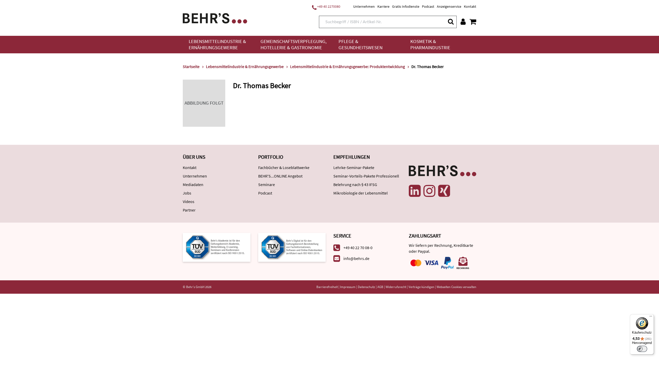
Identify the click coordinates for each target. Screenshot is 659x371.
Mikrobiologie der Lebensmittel (360, 193)
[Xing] (444, 191)
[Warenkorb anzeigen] (473, 21)
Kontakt (470, 6)
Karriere (383, 6)
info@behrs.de (356, 258)
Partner (189, 210)
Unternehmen (364, 6)
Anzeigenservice (449, 6)
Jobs (187, 193)
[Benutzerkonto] (463, 21)
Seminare (266, 184)
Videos (188, 201)
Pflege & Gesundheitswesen (361, 44)
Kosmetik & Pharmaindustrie (430, 44)
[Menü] (651, 317)
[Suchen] (450, 21)
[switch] (642, 349)
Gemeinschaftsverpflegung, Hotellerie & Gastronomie (294, 44)
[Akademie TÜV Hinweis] (292, 247)
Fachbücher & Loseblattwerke (283, 167)
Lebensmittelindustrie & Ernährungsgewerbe (217, 44)
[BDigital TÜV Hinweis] (216, 247)
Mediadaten (193, 184)
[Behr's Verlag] (215, 18)
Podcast (428, 6)
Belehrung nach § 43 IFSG (355, 184)
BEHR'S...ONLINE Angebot (280, 176)
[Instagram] (429, 191)
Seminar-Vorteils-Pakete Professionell (366, 176)
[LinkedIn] (415, 191)
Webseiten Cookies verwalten (456, 287)
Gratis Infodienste (405, 6)
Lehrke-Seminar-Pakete (353, 167)
